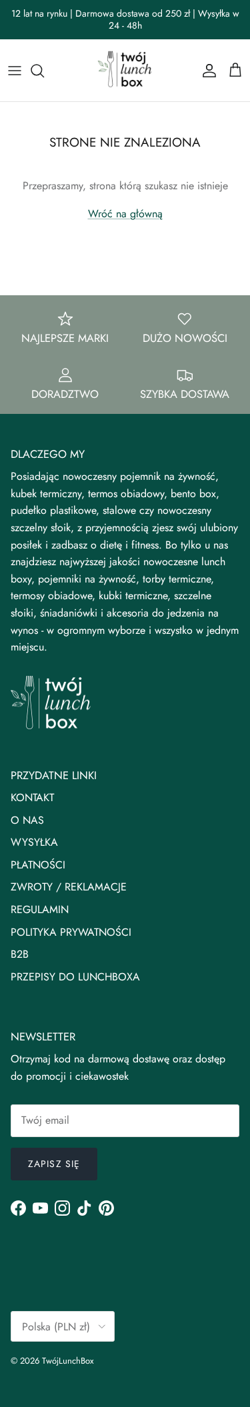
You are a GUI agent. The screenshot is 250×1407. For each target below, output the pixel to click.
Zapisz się (54, 1163)
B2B (20, 954)
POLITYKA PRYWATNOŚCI (71, 932)
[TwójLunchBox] (125, 70)
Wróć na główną (125, 213)
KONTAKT (32, 797)
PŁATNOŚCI (38, 864)
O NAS (27, 820)
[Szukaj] (44, 70)
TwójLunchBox (67, 1360)
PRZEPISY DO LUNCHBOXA (75, 976)
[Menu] (14, 70)
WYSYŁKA (34, 842)
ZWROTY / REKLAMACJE (69, 886)
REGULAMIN (40, 909)
